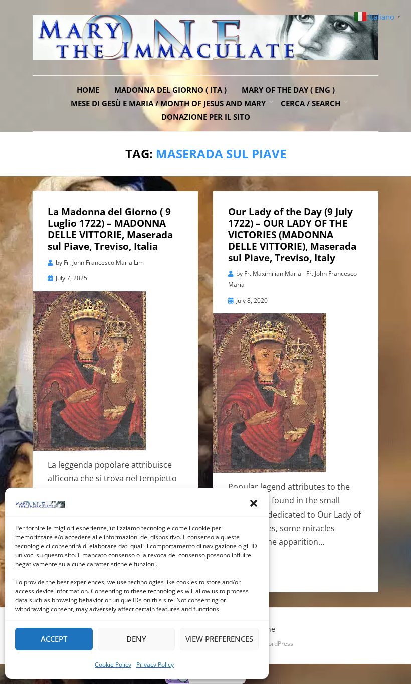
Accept (54, 639)
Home (88, 90)
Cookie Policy (113, 664)
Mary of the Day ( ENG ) (288, 90)
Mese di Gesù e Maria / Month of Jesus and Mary (168, 103)
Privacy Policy (155, 664)
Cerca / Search (310, 103)
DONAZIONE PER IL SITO (205, 117)
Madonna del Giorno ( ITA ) (170, 90)
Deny (136, 639)
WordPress (278, 643)
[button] (254, 503)
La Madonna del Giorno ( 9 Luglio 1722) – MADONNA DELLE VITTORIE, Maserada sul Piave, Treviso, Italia (110, 228)
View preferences (219, 639)
